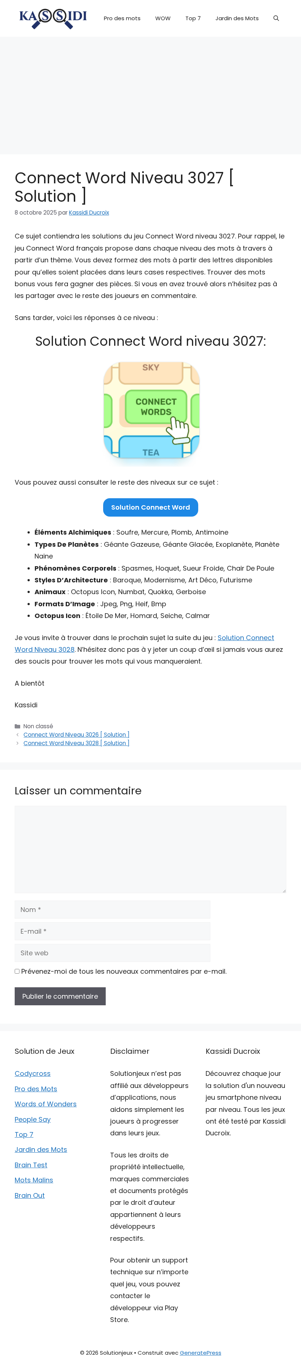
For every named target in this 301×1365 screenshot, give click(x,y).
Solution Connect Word (150, 507)
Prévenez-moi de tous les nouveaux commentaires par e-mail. (123, 971)
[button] (276, 18)
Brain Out (30, 1195)
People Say (33, 1119)
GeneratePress (200, 1353)
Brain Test (31, 1165)
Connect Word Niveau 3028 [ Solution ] (76, 743)
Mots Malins (34, 1180)
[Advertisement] (150, 91)
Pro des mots (122, 18)
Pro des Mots (36, 1088)
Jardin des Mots (237, 18)
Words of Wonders (46, 1104)
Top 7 (193, 18)
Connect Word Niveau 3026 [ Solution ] (76, 735)
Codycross (33, 1073)
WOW (163, 18)
